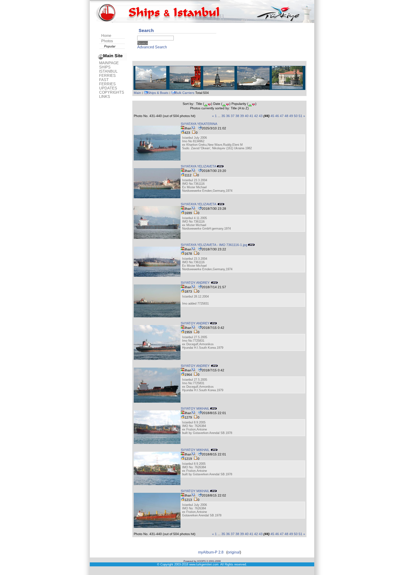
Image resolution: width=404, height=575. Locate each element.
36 (228, 116)
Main (137, 93)
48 (286, 116)
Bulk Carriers (184, 93)
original (233, 552)
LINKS (104, 97)
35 (223, 116)
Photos (107, 41)
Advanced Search (152, 47)
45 (272, 116)
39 (242, 116)
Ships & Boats (158, 93)
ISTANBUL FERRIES (108, 73)
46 (277, 116)
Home (106, 36)
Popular (109, 46)
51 (300, 116)
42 (256, 116)
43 (261, 116)
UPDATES (108, 88)
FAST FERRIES (107, 82)
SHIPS (105, 67)
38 (237, 116)
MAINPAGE (109, 63)
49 (291, 116)
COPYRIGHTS (111, 92)
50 (296, 116)
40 (247, 116)
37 (232, 116)
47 (282, 116)
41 (251, 116)
